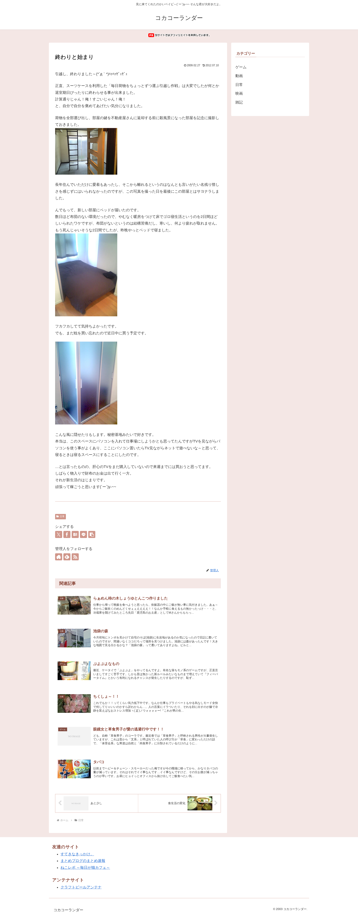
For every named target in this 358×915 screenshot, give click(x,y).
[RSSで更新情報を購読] (75, 556)
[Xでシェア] (58, 534)
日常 (62, 516)
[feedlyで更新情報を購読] (66, 556)
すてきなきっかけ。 (77, 854)
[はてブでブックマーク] (75, 534)
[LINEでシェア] (83, 534)
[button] (91, 534)
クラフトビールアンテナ (81, 887)
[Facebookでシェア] (66, 534)
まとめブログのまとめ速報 (82, 861)
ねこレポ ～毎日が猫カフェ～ (85, 867)
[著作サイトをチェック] (58, 556)
